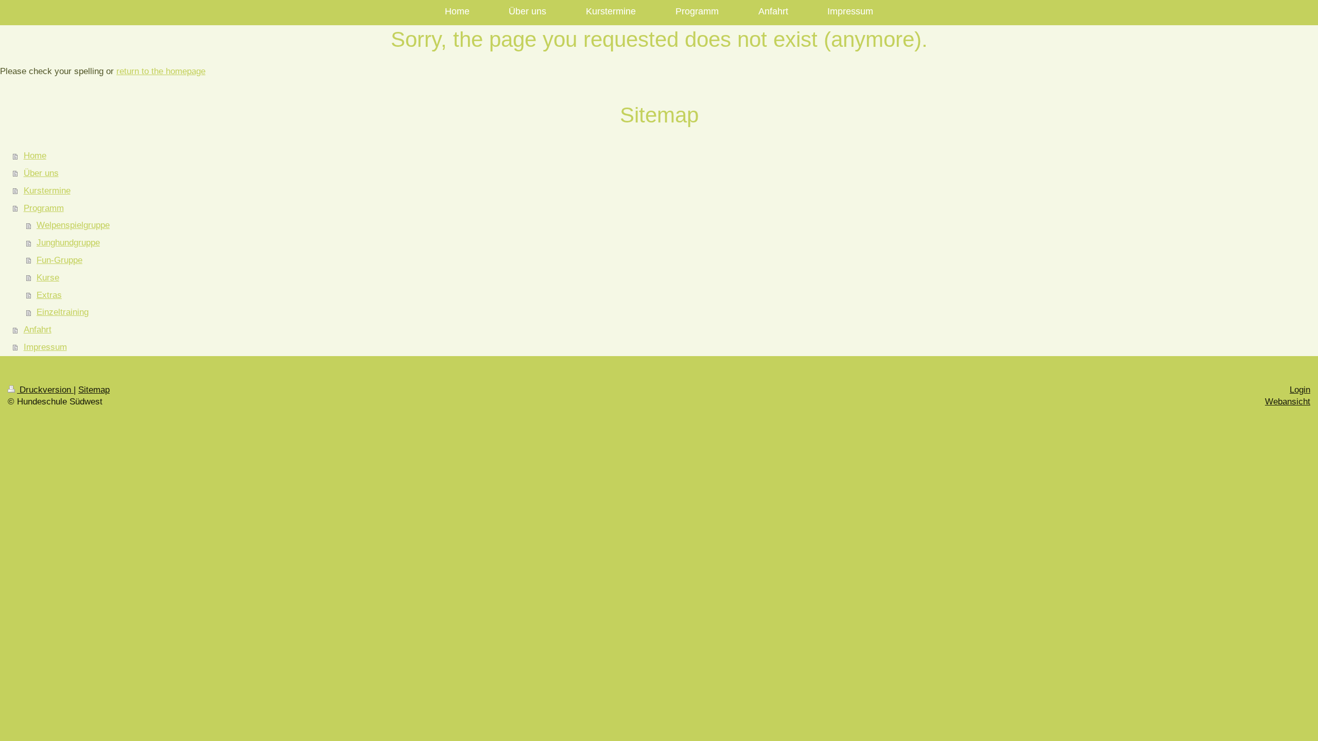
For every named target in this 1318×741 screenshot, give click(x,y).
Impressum (45, 347)
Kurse (48, 278)
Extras (49, 295)
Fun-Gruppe (59, 260)
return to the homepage (160, 71)
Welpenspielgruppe (73, 225)
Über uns (41, 173)
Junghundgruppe (68, 243)
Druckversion (45, 390)
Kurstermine (47, 191)
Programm (44, 208)
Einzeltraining (63, 312)
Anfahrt (37, 329)
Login (1300, 390)
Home (35, 156)
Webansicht (1287, 402)
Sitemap (94, 390)
